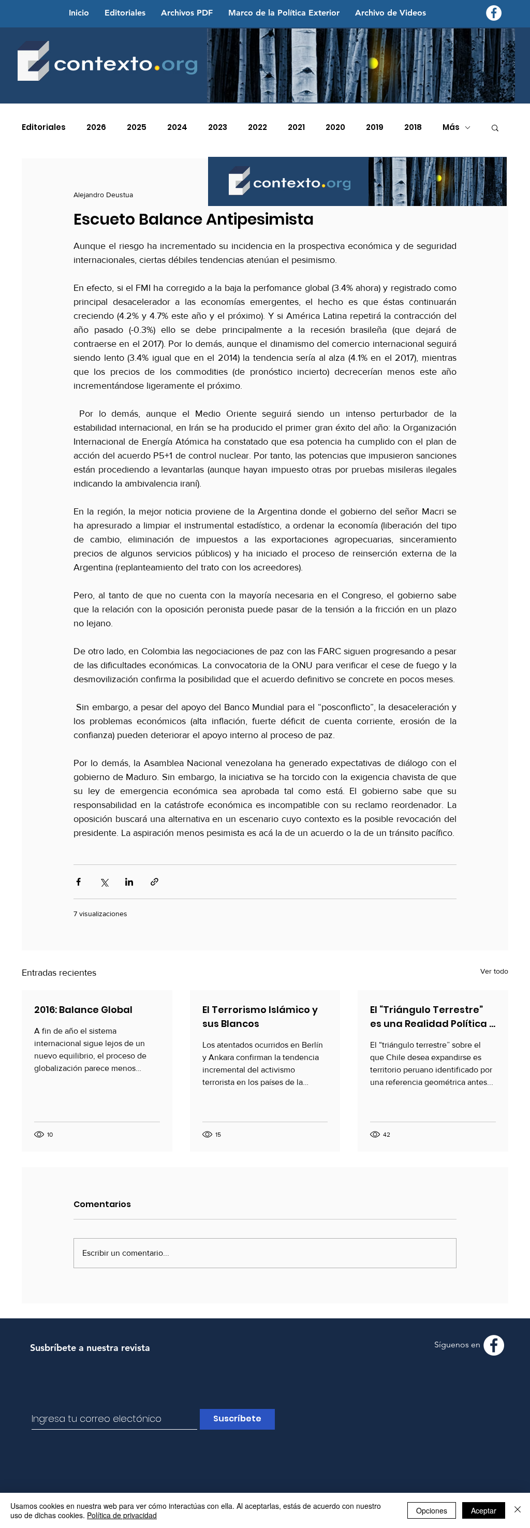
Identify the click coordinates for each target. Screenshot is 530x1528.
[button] (495, 127)
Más (451, 127)
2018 (413, 127)
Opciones (431, 1510)
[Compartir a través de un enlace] (154, 882)
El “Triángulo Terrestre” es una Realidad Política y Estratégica (432, 1017)
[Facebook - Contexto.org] (494, 13)
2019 (375, 127)
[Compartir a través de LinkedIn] (129, 882)
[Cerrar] (517, 1510)
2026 (96, 127)
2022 (257, 127)
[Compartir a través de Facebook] (78, 882)
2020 (335, 127)
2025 (136, 127)
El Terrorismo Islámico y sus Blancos (260, 1016)
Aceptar (483, 1510)
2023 (217, 127)
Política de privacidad (122, 1515)
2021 (296, 127)
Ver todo (494, 971)
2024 (177, 127)
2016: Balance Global (83, 1009)
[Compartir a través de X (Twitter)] (104, 882)
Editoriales (44, 127)
